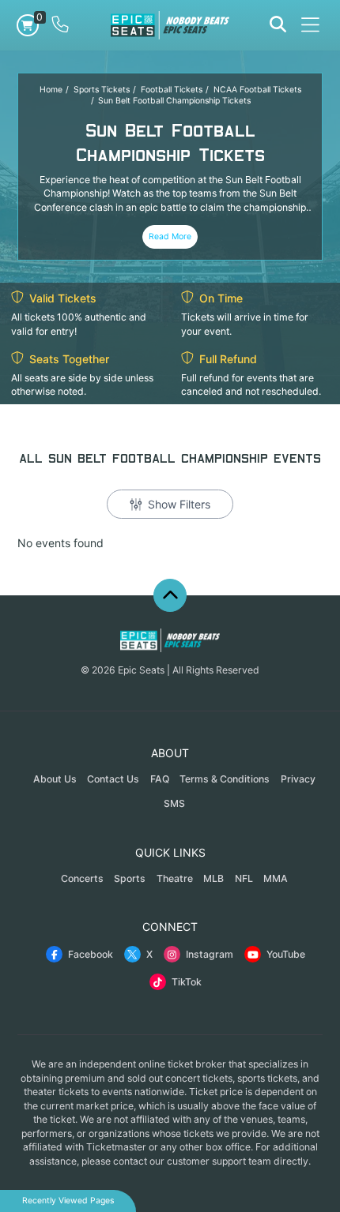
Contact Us (113, 779)
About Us (55, 779)
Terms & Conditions (224, 779)
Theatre (175, 878)
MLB (213, 878)
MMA (275, 878)
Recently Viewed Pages (68, 1200)
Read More (170, 236)
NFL (244, 878)
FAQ (159, 779)
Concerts (82, 878)
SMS (174, 803)
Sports (129, 878)
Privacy (298, 779)
